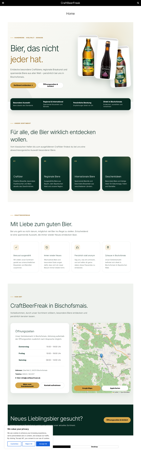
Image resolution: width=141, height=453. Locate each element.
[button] (101, 356)
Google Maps (87, 388)
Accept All (43, 444)
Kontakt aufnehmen (52, 385)
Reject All (28, 444)
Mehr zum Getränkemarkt (27, 385)
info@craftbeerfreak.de (30, 378)
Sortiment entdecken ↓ (23, 85)
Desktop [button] (94, 447)
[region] (28, 437)
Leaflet (116, 392)
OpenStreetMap (125, 392)
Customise (14, 444)
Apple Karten (115, 388)
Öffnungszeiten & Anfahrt (50, 85)
